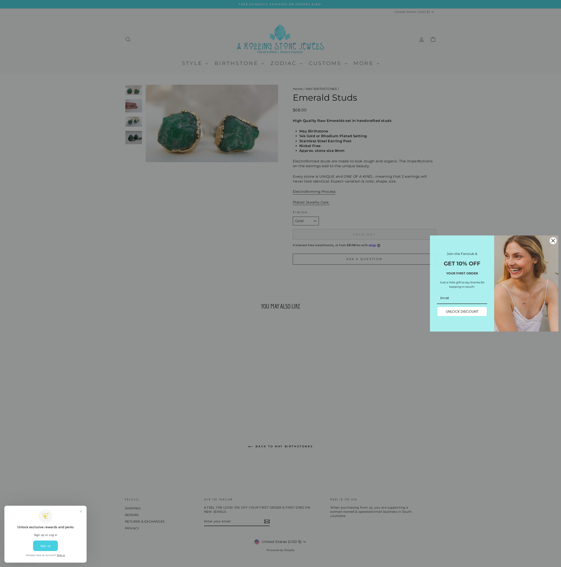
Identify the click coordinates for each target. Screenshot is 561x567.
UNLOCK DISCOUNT (462, 311)
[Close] (553, 240)
